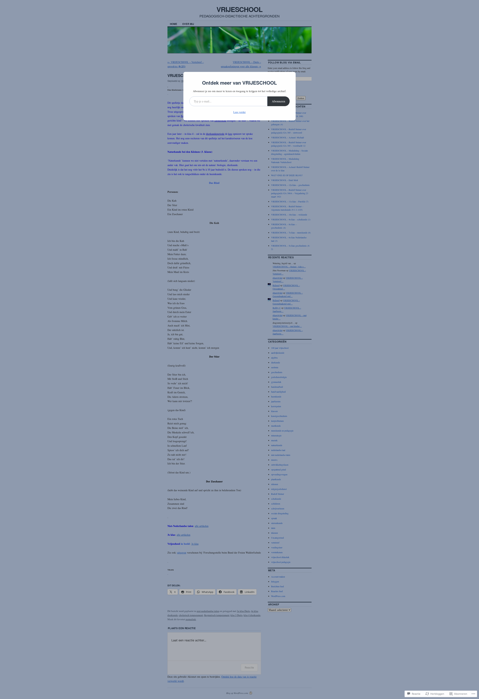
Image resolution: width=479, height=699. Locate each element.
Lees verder (239, 112)
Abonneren (278, 101)
